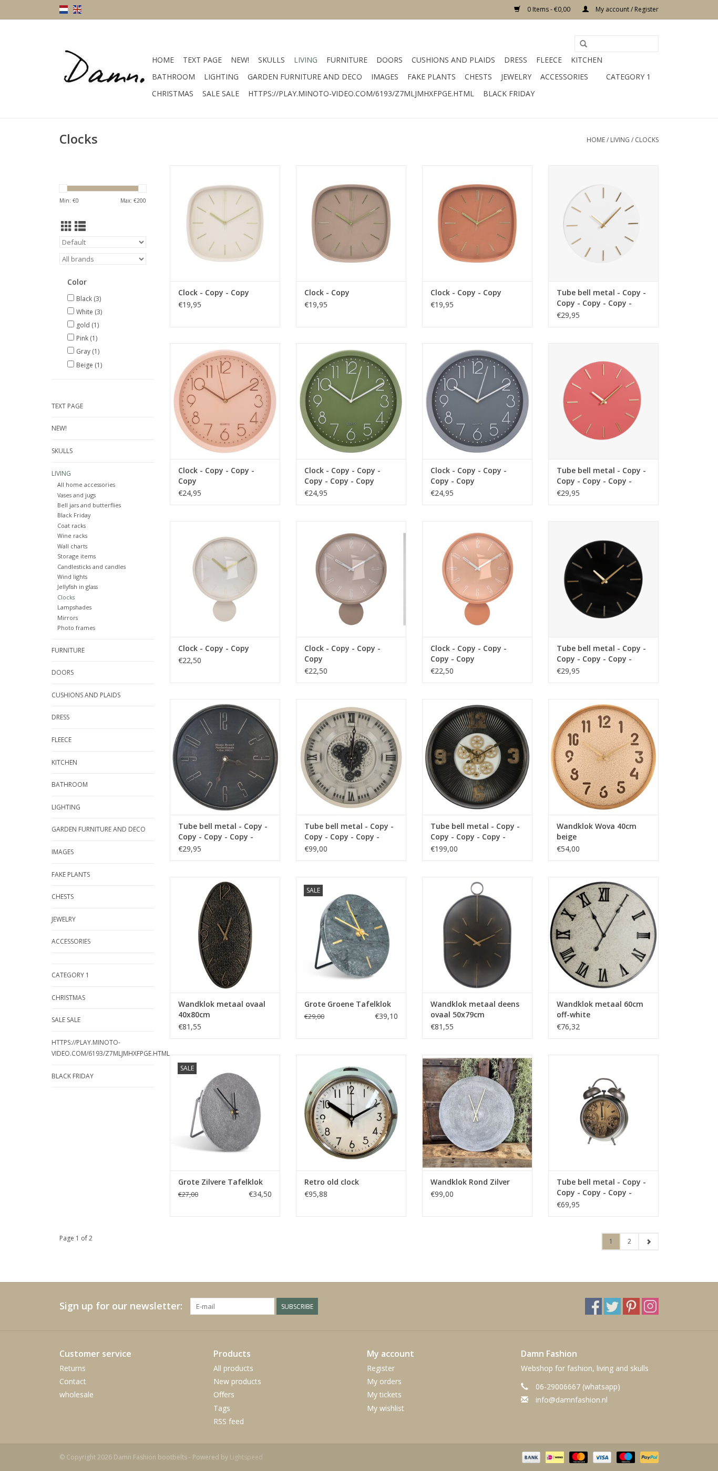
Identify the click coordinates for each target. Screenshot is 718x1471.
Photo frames (76, 628)
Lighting (221, 77)
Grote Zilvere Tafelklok (220, 1182)
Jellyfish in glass (77, 587)
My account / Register (626, 9)
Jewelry (516, 77)
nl (63, 9)
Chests (478, 77)
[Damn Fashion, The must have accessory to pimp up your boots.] (104, 69)
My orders (384, 1381)
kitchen (586, 60)
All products (233, 1368)
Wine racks (72, 535)
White (89, 311)
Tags (221, 1408)
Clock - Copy (327, 292)
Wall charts (72, 546)
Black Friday (509, 93)
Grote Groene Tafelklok (347, 1004)
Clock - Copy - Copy (213, 292)
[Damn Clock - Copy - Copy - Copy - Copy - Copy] (351, 401)
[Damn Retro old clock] (351, 1112)
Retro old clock (331, 1182)
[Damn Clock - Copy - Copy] (225, 223)
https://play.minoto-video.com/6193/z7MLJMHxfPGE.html (361, 93)
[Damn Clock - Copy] (351, 223)
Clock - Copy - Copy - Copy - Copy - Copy (342, 475)
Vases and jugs (76, 495)
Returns (72, 1368)
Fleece (549, 60)
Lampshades (74, 607)
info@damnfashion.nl (572, 1400)
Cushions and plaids (453, 60)
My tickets (384, 1394)
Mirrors (67, 618)
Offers (223, 1394)
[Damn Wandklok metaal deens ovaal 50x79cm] (477, 935)
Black (88, 298)
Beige (89, 365)
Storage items (76, 556)
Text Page (202, 60)
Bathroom (173, 77)
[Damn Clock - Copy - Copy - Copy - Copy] (477, 401)
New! (240, 60)
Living (305, 60)
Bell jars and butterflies (89, 505)
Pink (86, 338)
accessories (564, 77)
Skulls (271, 60)
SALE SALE (220, 93)
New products (237, 1381)
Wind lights (72, 577)
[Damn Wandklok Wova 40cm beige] (603, 757)
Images (384, 77)
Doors (389, 60)
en (77, 9)
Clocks (647, 139)
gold (87, 325)
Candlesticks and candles (91, 567)
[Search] (583, 44)
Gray (87, 351)
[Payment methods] (530, 1456)
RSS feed (228, 1421)
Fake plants (431, 77)
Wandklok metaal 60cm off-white (600, 1009)
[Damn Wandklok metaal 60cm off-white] (603, 935)
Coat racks (71, 525)
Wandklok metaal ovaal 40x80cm (221, 1009)
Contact (72, 1381)
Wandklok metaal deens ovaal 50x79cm (474, 1009)
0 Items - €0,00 (549, 9)
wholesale (76, 1394)
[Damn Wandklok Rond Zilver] (477, 1112)
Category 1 (628, 77)
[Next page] (648, 1241)
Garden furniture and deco (305, 77)
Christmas (172, 93)
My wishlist (385, 1408)
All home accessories (86, 484)
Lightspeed (246, 1457)
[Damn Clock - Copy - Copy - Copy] (225, 401)
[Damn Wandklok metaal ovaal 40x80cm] (225, 935)
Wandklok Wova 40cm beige (597, 831)
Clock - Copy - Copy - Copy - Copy (468, 475)
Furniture (346, 60)
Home (163, 60)
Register (381, 1368)
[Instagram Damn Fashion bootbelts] (650, 1306)
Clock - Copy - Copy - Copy (216, 475)
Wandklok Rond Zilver (470, 1182)
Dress (515, 60)
